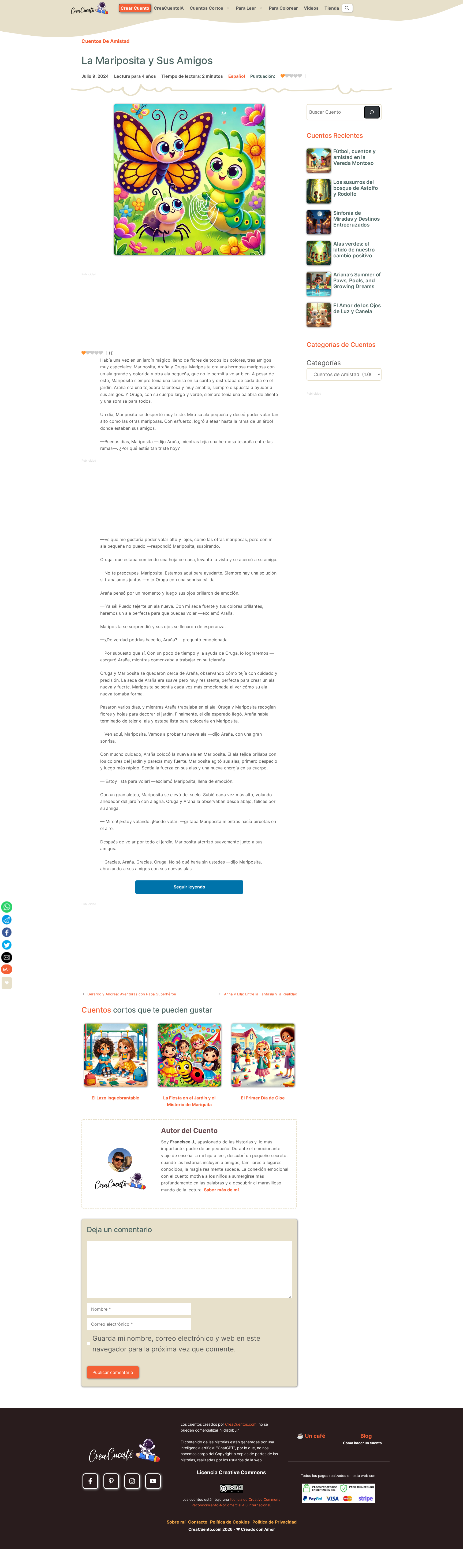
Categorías (324, 363)
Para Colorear (283, 8)
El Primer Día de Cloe (263, 1097)
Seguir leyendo (189, 887)
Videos (311, 8)
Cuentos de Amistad (105, 41)
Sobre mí (176, 1522)
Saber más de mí (221, 1189)
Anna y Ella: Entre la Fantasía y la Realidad (260, 994)
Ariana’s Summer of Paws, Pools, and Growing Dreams (357, 281)
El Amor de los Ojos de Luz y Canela (357, 308)
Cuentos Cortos (206, 8)
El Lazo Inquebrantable (115, 1097)
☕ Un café (311, 1436)
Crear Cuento (135, 8)
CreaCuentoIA (169, 8)
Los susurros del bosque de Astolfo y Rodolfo (355, 188)
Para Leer (246, 8)
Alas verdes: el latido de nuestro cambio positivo (354, 250)
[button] (347, 8)
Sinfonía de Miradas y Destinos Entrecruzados (356, 219)
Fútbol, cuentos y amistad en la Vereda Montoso (354, 157)
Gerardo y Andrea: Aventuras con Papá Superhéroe (131, 994)
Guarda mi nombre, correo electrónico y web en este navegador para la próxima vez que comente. (176, 1343)
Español (236, 76)
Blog (366, 1436)
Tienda (331, 8)
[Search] (372, 112)
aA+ (6, 969)
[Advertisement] (189, 314)
